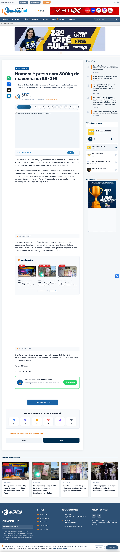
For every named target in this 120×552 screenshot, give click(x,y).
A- (35, 107)
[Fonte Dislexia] (57, 107)
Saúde (54, 19)
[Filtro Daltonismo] (70, 107)
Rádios (47, 2)
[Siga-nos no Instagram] (115, 2)
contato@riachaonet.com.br (30, 97)
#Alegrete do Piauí (14, 433)
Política (45, 19)
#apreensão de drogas (26, 433)
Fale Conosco (44, 525)
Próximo (53, 291)
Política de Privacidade (60, 548)
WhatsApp (71, 382)
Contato (72, 19)
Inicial (5, 19)
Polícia (25, 19)
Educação (35, 19)
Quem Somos (23, 2)
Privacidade (43, 522)
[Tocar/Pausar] (90, 139)
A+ (44, 107)
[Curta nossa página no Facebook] (118, 2)
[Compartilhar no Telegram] (9, 96)
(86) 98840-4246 (69, 517)
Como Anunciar (35, 2)
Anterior (42, 291)
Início (16, 65)
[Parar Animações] (78, 107)
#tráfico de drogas (38, 433)
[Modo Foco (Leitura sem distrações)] (66, 107)
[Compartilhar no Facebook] (9, 84)
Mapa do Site (44, 529)
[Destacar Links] (61, 107)
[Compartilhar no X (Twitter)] (9, 90)
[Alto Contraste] (48, 107)
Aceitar (112, 547)
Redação (25, 95)
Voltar (23, 440)
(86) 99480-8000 (81, 517)
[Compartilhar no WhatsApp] (9, 78)
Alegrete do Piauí (24, 65)
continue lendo (42, 402)
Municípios (15, 19)
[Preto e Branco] (53, 107)
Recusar (99, 547)
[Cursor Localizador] (74, 107)
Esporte (62, 19)
